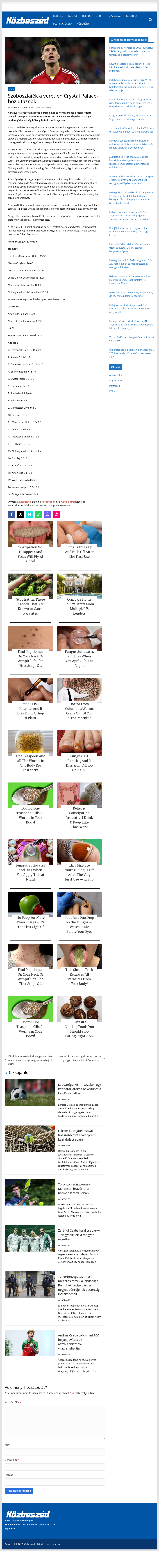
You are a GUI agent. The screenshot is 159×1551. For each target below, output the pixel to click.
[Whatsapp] (38, 514)
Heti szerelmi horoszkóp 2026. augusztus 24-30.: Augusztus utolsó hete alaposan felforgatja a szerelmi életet (131, 51)
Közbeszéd (25, 501)
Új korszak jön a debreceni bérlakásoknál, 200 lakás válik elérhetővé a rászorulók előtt (131, 353)
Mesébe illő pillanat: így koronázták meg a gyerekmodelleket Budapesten (79, 1058)
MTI (25, 107)
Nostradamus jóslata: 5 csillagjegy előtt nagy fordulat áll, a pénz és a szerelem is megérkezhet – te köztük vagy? (130, 103)
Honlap (9, 1475)
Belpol (86, 15)
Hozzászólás (13, 1402)
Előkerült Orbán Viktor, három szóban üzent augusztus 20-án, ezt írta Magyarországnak (129, 247)
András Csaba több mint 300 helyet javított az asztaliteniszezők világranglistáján (78, 1341)
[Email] (56, 514)
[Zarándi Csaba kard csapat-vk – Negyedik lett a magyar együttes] (30, 1227)
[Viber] (47, 514)
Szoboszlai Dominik (42, 107)
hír (32, 107)
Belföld (58, 15)
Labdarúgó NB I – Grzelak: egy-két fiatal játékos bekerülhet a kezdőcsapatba (80, 1088)
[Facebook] (11, 514)
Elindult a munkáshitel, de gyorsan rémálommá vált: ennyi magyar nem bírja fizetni (30, 1060)
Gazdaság (115, 15)
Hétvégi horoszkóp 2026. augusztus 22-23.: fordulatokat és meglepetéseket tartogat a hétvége (130, 264)
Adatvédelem (116, 375)
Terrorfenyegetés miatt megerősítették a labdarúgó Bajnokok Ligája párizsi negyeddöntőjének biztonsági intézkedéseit (79, 1285)
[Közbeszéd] (28, 20)
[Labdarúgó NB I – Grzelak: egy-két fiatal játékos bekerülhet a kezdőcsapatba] (30, 1081)
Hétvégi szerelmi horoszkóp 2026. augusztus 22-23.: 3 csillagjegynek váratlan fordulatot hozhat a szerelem (129, 215)
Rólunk (113, 391)
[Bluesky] (29, 514)
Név (8, 1444)
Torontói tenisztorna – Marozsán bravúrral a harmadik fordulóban (74, 1188)
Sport (100, 15)
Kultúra (131, 15)
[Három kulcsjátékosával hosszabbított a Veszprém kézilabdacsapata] (30, 1127)
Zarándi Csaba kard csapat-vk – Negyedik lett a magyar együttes (79, 1234)
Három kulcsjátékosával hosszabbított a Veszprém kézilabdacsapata (77, 1135)
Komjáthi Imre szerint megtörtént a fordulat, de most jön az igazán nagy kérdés (128, 231)
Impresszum (116, 380)
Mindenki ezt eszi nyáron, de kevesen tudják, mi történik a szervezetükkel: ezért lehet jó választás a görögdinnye (131, 144)
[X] (20, 514)
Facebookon (48, 501)
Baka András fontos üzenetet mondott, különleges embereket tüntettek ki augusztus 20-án (129, 280)
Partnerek (114, 385)
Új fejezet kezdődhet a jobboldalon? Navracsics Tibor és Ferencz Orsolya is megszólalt (129, 308)
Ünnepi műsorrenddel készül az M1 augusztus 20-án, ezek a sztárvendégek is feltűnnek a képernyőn (131, 324)
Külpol (72, 15)
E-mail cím (12, 1460)
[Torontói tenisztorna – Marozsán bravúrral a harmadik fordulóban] (30, 1181)
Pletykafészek (62, 23)
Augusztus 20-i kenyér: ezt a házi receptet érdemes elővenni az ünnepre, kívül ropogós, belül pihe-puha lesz (131, 180)
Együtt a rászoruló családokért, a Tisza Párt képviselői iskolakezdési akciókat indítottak (129, 67)
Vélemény (83, 23)
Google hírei (68, 501)
